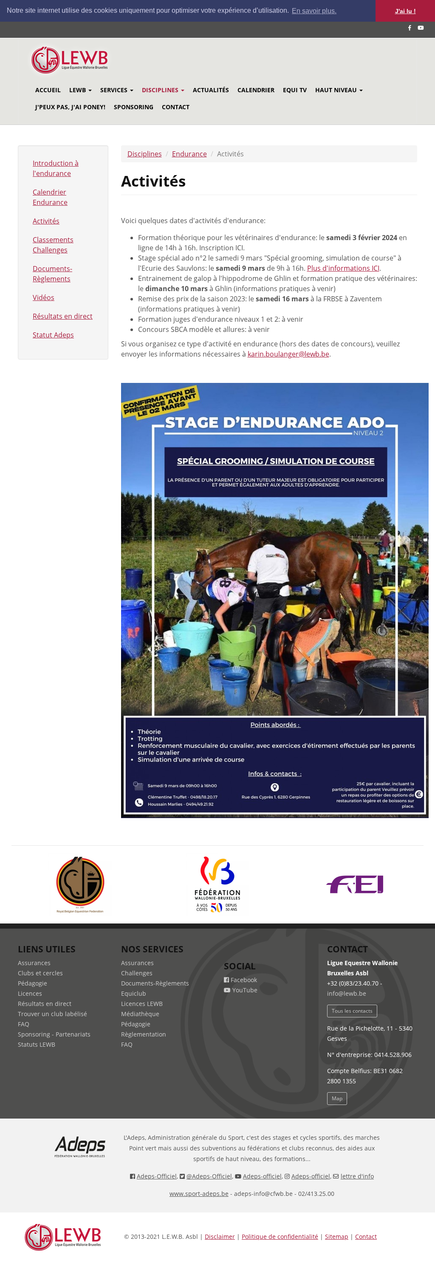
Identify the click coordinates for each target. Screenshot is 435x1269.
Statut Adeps (53, 335)
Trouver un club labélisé (52, 1014)
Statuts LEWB (36, 1044)
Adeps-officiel (262, 1176)
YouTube (244, 990)
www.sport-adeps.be (199, 1194)
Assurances (34, 963)
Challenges (137, 973)
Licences (30, 993)
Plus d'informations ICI (343, 268)
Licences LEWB (142, 1004)
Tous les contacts (352, 1010)
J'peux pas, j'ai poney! (70, 107)
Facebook (243, 980)
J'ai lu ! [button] (405, 11)
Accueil (48, 90)
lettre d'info (357, 1176)
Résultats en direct (63, 316)
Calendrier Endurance (50, 197)
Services (114, 90)
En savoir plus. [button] (314, 10)
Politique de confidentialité (280, 1236)
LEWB (78, 90)
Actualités (211, 90)
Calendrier (255, 90)
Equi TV (295, 90)
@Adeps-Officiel (209, 1176)
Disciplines (161, 90)
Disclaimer (220, 1236)
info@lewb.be (346, 993)
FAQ (23, 1024)
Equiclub (133, 993)
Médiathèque (140, 1014)
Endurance (189, 154)
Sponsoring (133, 107)
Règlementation (143, 1034)
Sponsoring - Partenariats (54, 1034)
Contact (175, 107)
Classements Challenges (53, 245)
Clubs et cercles (40, 973)
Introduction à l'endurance (56, 168)
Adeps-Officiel (157, 1176)
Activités (46, 221)
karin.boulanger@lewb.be (288, 354)
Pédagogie (32, 983)
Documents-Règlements (52, 273)
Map (337, 1098)
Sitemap (336, 1236)
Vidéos (43, 297)
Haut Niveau (337, 90)
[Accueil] (81, 60)
